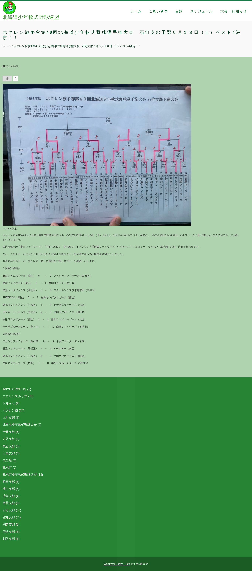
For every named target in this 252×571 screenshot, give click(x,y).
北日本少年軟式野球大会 (20, 424)
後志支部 (9, 446)
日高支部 (9, 453)
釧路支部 (9, 538)
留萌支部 (9, 503)
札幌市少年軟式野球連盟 (20, 474)
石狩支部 (9, 510)
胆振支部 (9, 531)
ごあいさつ (158, 11)
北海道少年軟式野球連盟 (31, 17)
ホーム (136, 11)
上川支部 (9, 417)
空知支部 (9, 517)
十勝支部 (9, 432)
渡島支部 (9, 496)
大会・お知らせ (233, 11)
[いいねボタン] (7, 78)
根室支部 (9, 482)
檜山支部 (9, 489)
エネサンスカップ (15, 396)
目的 (179, 11)
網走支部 (9, 524)
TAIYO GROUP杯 (15, 389)
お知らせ (9, 403)
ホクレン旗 (10, 410)
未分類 (7, 460)
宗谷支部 (9, 439)
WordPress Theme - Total (117, 564)
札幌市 (7, 467)
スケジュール (201, 11)
